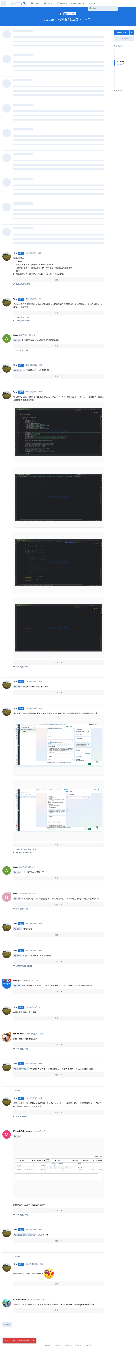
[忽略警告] (33, 1340)
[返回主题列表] (3, 3)
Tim (18, 340)
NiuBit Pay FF (22, 1069)
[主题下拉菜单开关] (132, 32)
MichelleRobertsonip (25, 1235)
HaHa (19, 929)
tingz (18, 370)
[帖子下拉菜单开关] (61, 279)
